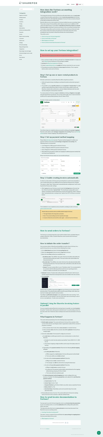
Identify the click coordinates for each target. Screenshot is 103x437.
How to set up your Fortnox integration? (51, 36)
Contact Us (47, 428)
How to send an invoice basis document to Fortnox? (53, 42)
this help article (50, 140)
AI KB (20, 59)
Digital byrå (52, 55)
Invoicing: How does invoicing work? (50, 412)
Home (68, 4)
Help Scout (82, 434)
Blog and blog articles (23, 46)
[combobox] (80, 4)
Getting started (22, 17)
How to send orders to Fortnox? (49, 38)
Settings (21, 42)
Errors (20, 55)
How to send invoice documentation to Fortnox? (58, 398)
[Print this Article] (81, 10)
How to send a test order (46, 208)
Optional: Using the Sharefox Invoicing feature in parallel (59, 304)
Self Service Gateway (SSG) (24, 30)
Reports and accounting (24, 36)
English (80, 4)
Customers (21, 38)
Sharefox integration (52, 63)
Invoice (20, 34)
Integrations (21, 48)
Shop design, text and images (25, 51)
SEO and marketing (23, 44)
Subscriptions (22, 28)
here (41, 313)
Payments (21, 32)
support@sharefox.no (51, 65)
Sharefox (73, 434)
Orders (20, 25)
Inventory (21, 21)
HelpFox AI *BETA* (23, 15)
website (46, 61)
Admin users (21, 40)
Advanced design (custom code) (25, 53)
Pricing (20, 23)
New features (22, 57)
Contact (73, 4)
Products (21, 19)
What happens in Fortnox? (48, 40)
